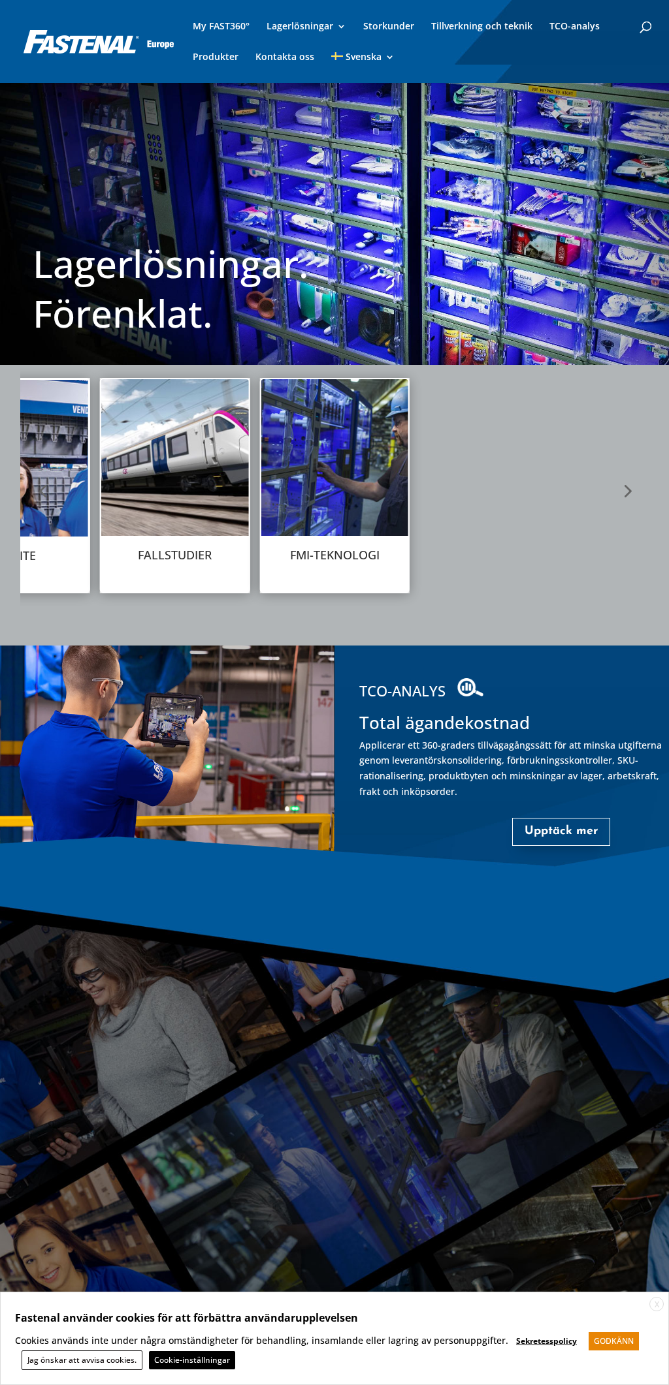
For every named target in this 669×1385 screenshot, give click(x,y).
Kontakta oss (284, 57)
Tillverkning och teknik (481, 27)
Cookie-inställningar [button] (192, 1359)
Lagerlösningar (300, 27)
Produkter (215, 57)
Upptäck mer (561, 831)
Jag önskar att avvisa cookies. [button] (82, 1359)
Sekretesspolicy (546, 1340)
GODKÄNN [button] (614, 1340)
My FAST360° (221, 27)
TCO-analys (574, 27)
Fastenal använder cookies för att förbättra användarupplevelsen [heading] (186, 1318)
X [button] (657, 1304)
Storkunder (388, 27)
